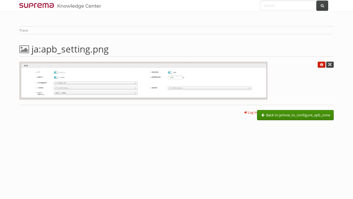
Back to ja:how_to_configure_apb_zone (297, 114)
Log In (252, 112)
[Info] (321, 65)
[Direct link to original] (330, 65)
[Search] (322, 6)
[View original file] (143, 80)
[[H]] (61, 5)
